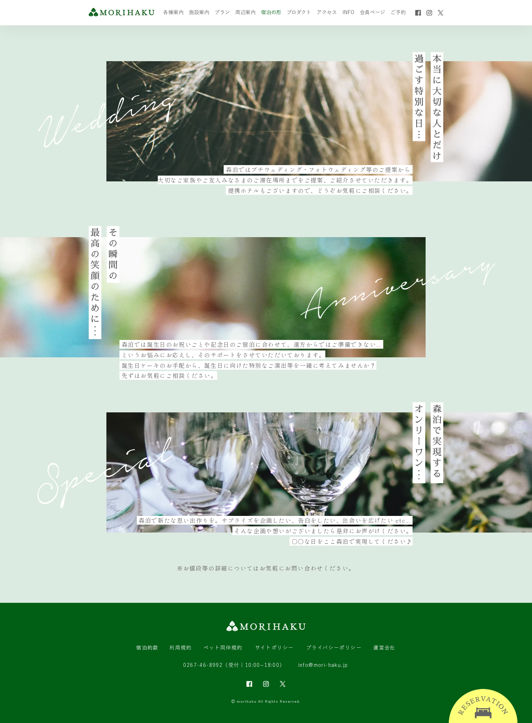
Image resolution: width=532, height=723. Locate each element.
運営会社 (384, 647)
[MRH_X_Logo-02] (283, 684)
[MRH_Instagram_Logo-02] (266, 684)
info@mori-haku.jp (323, 665)
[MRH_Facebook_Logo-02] (249, 684)
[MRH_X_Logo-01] (440, 13)
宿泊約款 (147, 647)
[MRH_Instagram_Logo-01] (429, 13)
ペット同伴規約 (222, 647)
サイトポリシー (274, 647)
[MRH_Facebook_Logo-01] (418, 13)
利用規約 (180, 647)
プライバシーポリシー (334, 647)
